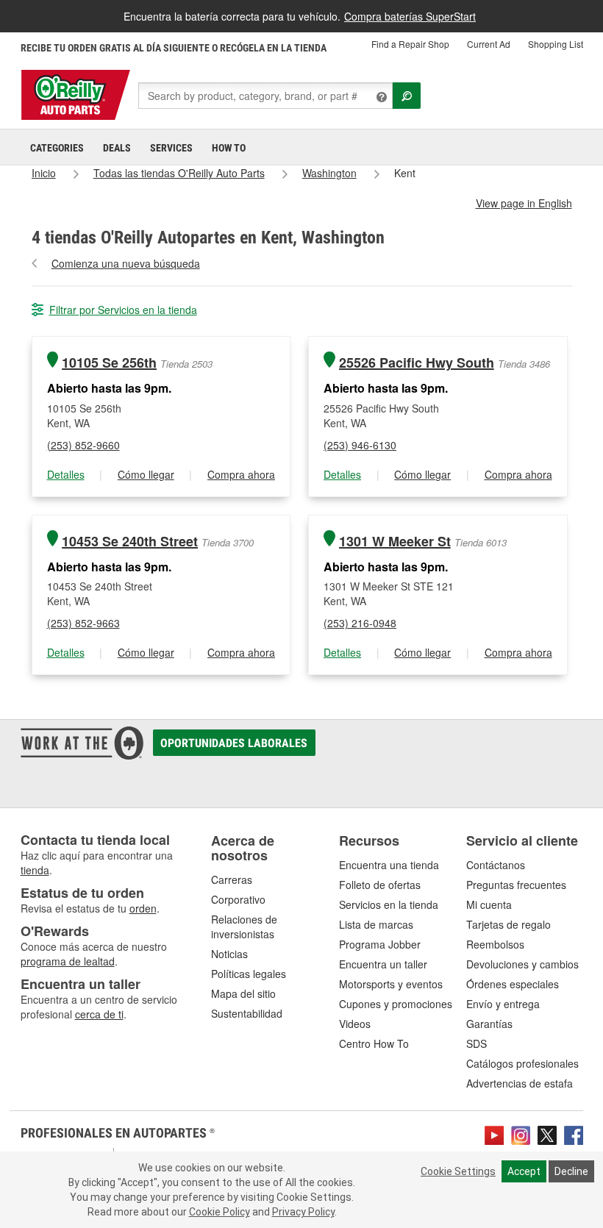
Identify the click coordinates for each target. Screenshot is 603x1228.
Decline (571, 1171)
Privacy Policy (303, 1212)
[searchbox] (265, 95)
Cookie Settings (458, 1171)
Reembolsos (495, 944)
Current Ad (488, 44)
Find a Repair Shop (410, 44)
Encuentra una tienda (389, 864)
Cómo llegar (146, 474)
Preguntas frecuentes (516, 884)
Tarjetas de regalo (508, 924)
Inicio (44, 172)
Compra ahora (241, 474)
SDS (476, 1043)
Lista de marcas (376, 924)
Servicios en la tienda (388, 904)
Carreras (231, 879)
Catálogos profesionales (522, 1063)
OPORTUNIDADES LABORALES (233, 743)
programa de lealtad (68, 961)
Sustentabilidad (246, 1013)
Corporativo (238, 899)
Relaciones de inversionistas (244, 926)
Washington (329, 172)
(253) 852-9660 (83, 445)
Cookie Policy (219, 1212)
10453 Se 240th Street (130, 541)
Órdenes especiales (512, 984)
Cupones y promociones (395, 1003)
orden (143, 908)
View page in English (524, 203)
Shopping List (555, 44)
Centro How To (374, 1043)
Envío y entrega (503, 1003)
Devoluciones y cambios (522, 964)
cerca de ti (99, 1014)
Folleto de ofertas (380, 884)
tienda (35, 870)
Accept (523, 1171)
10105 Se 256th (109, 363)
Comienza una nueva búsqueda (125, 263)
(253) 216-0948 (360, 622)
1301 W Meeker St (395, 541)
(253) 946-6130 (360, 445)
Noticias (229, 953)
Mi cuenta (489, 904)
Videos (355, 1023)
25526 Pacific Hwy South (416, 363)
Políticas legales (248, 973)
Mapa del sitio (243, 993)
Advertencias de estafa (519, 1083)
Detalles (66, 474)
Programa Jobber (380, 944)
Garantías (489, 1023)
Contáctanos (495, 864)
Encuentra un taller (383, 964)
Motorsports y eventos (391, 984)
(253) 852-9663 (83, 622)
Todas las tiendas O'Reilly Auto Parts (179, 172)
